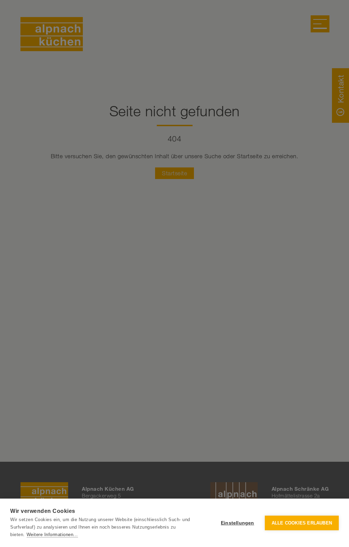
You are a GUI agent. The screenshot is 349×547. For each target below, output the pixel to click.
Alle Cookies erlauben (302, 523)
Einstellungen (237, 523)
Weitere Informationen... (52, 534)
